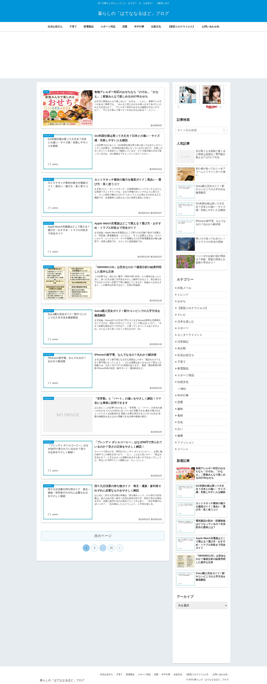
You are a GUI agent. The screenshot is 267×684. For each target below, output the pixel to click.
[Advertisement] (133, 56)
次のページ (103, 536)
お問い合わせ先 (220, 674)
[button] (224, 130)
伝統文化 (178, 674)
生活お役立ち (106, 674)
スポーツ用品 (144, 674)
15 (111, 548)
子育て (119, 674)
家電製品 (130, 674)
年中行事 (166, 674)
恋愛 (156, 674)
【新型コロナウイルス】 (197, 674)
